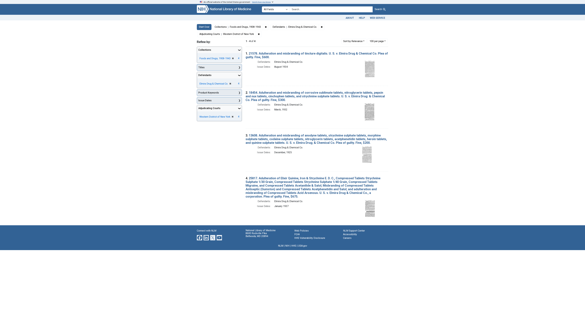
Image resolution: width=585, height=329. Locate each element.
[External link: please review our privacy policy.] (199, 237)
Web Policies (301, 230)
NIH (287, 245)
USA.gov (302, 245)
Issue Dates (205, 100)
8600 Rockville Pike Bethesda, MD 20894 (257, 235)
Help (362, 17)
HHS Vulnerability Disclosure (309, 238)
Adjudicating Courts (209, 108)
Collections (204, 49)
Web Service (377, 17)
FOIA (297, 234)
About (350, 17)
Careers (347, 238)
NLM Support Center (354, 230)
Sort (353, 41)
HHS (293, 245)
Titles (201, 67)
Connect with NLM (206, 230)
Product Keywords (208, 92)
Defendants (204, 75)
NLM (280, 245)
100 (377, 41)
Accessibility (350, 234)
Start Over (204, 26)
